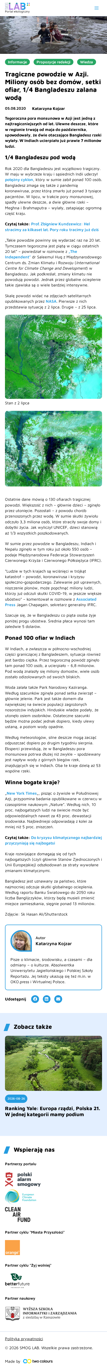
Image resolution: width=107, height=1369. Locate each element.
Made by (12, 1361)
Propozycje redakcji (53, 62)
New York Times (22, 793)
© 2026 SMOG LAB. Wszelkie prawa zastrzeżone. (49, 1347)
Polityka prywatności (24, 1338)
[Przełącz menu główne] (96, 8)
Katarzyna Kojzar (48, 108)
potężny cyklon (19, 179)
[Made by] (38, 1361)
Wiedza (86, 62)
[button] (35, 999)
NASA (51, 301)
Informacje (17, 62)
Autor (41, 938)
